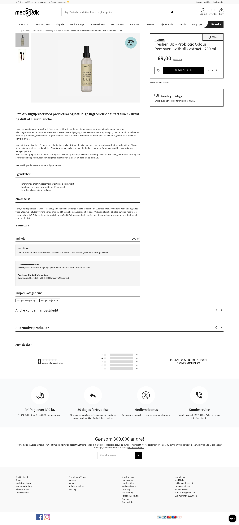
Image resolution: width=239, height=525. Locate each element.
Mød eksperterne (23, 483)
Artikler (207, 2)
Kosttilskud (24, 24)
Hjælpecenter (128, 480)
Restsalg (72, 489)
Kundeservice (218, 2)
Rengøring (49, 30)
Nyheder (72, 483)
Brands (199, 2)
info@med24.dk (198, 418)
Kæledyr (150, 24)
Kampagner (41, 2)
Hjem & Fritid (167, 24)
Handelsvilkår (128, 483)
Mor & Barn (135, 24)
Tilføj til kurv (183, 70)
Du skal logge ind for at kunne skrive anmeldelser (189, 361)
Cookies (125, 499)
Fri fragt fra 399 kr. (25, 2)
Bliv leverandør (22, 489)
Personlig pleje (43, 24)
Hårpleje (60, 24)
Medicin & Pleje (77, 24)
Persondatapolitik (130, 495)
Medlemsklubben (23, 486)
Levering (126, 489)
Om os (18, 480)
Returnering (127, 492)
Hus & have (37, 30)
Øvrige (58, 30)
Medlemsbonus (129, 486)
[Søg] (172, 12)
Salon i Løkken (22, 492)
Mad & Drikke (117, 24)
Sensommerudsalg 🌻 (59, 2)
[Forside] (16, 30)
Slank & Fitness (98, 24)
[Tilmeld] (138, 455)
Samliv (182, 24)
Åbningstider (128, 502)
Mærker (72, 480)
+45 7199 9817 (200, 415)
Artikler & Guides (76, 486)
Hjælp (232, 518)
